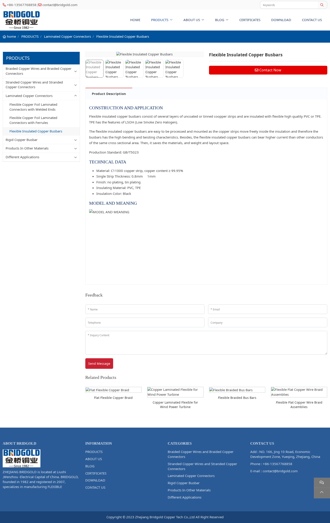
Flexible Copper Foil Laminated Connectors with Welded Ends (33, 107)
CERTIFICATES (249, 20)
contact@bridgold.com (59, 4)
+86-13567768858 (21, 4)
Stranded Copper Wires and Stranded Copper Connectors (34, 84)
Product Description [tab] (109, 93)
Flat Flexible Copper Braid (113, 398)
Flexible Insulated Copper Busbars (35, 131)
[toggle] (76, 71)
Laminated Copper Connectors (29, 95)
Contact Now (270, 70)
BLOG (219, 20)
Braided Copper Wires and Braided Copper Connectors (38, 71)
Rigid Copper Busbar (21, 139)
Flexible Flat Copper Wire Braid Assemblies (299, 404)
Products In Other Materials (27, 148)
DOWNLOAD (281, 20)
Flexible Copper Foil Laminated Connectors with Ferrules (33, 120)
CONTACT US (312, 20)
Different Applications (22, 157)
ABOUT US (191, 20)
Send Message (99, 363)
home (135, 20)
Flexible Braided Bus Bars (237, 398)
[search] (322, 5)
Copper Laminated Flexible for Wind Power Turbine (175, 404)
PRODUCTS (159, 20)
